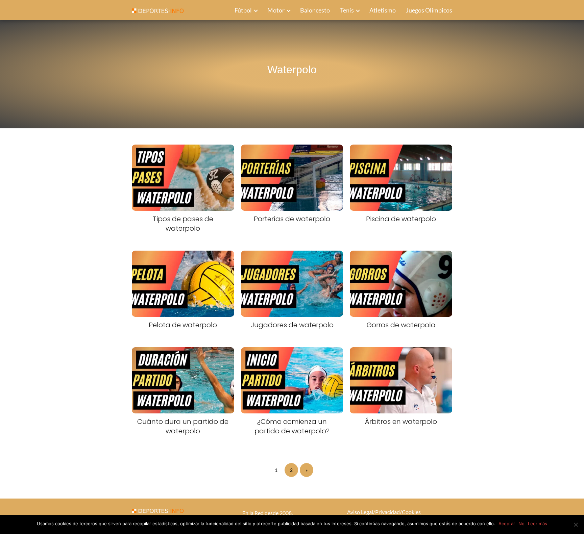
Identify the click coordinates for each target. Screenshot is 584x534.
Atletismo (382, 10)
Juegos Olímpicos (429, 10)
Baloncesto (315, 10)
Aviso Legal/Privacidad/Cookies (384, 512)
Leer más (537, 523)
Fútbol (243, 10)
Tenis (347, 10)
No (521, 523)
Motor (276, 10)
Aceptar (506, 523)
